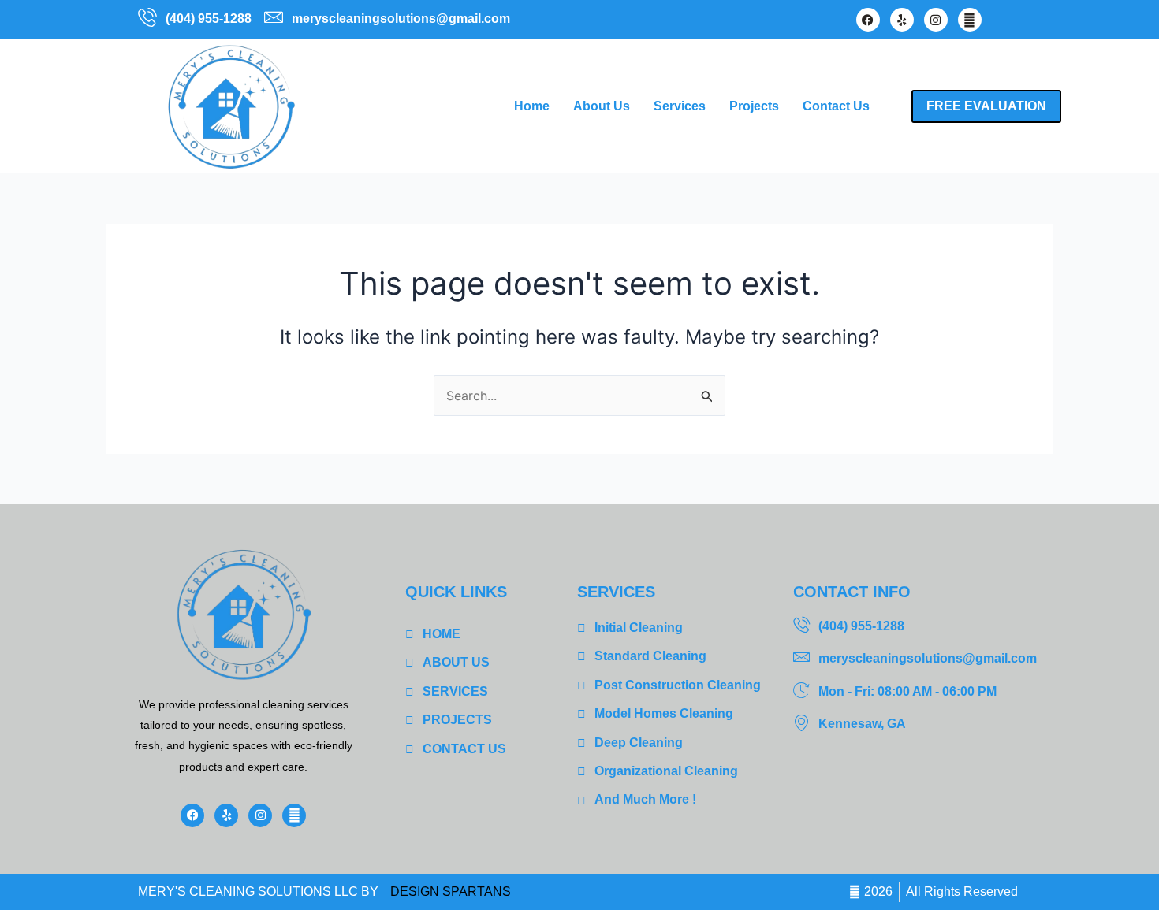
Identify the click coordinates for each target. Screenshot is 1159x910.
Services (680, 106)
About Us (601, 106)
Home (532, 106)
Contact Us (836, 106)
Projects (754, 106)
